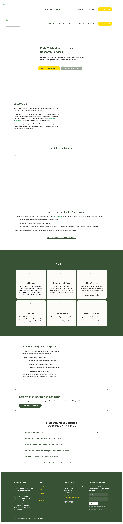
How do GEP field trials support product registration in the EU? (47, 451)
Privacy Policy (99, 509)
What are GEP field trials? (34, 432)
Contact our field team (30, 405)
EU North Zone (58, 216)
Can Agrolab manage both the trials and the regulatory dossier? (48, 463)
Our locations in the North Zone (72, 497)
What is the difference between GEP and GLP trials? (43, 438)
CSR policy (41, 493)
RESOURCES (79, 9)
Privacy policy (42, 500)
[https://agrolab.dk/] (13, 8)
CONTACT (91, 9)
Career (40, 489)
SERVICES (59, 9)
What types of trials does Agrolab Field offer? (41, 457)
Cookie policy (42, 496)
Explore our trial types (48, 68)
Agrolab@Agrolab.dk (69, 495)
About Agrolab (42, 486)
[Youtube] (71, 502)
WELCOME (48, 9)
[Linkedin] (65, 502)
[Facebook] (68, 502)
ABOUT (69, 9)
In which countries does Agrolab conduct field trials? (44, 444)
